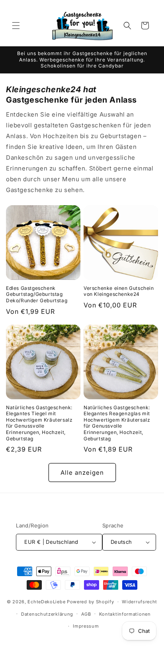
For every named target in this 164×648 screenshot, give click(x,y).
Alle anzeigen (82, 472)
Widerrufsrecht (139, 601)
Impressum (86, 626)
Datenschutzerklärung (47, 614)
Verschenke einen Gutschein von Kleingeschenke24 (119, 291)
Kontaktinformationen (125, 614)
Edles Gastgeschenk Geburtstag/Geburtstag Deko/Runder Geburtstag (36, 294)
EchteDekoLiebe (46, 601)
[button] (16, 25)
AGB (86, 614)
